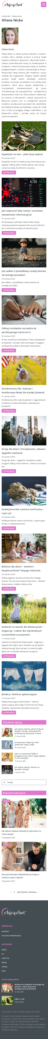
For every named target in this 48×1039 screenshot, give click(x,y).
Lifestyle (5, 958)
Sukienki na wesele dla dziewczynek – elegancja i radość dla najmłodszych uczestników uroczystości (23, 630)
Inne (4, 971)
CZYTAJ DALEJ (8, 172)
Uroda (4, 967)
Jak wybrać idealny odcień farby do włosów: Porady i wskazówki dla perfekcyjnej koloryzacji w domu (29, 731)
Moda (4, 962)
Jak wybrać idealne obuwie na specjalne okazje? (27, 768)
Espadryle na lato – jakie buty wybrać (22, 154)
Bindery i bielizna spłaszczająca (19, 694)
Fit (3, 954)
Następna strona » (27, 892)
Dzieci (4, 950)
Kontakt (5, 931)
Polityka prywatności (11, 936)
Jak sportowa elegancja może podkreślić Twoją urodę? (27, 743)
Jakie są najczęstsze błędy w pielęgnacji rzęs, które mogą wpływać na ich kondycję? (30, 756)
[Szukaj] (4, 782)
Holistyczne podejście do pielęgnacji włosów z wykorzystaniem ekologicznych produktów (29, 986)
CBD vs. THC (20, 999)
